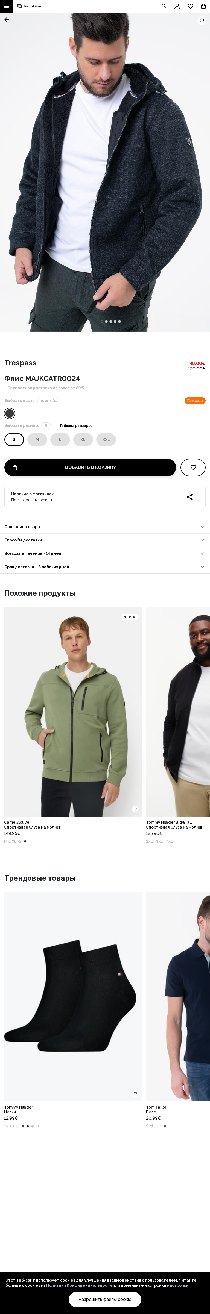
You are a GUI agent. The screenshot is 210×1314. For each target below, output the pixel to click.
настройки (178, 1285)
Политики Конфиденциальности (79, 1285)
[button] (105, 526)
